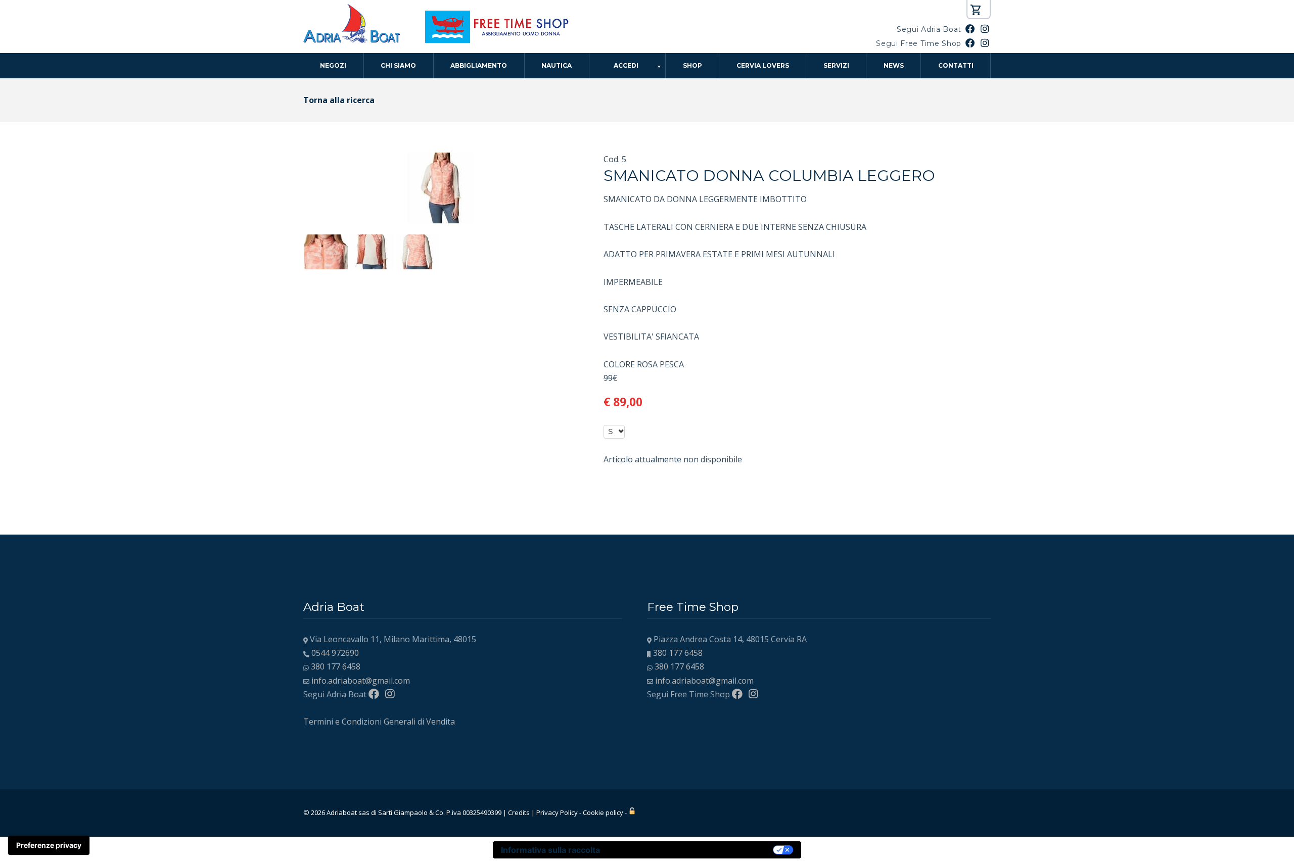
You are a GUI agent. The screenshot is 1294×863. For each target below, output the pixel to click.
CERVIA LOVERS (762, 65)
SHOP (692, 65)
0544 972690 (335, 652)
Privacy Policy (557, 812)
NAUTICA (556, 65)
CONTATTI (956, 65)
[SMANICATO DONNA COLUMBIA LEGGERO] (440, 159)
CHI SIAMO (398, 65)
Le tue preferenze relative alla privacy (691, 850)
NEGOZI (333, 65)
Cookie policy (603, 812)
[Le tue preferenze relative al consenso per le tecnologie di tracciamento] (48, 845)
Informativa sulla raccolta (550, 850)
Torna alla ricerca (339, 100)
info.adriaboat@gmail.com (360, 680)
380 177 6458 (335, 666)
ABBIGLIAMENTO (478, 65)
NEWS (894, 65)
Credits (519, 812)
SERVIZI (836, 65)
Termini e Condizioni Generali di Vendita (379, 721)
